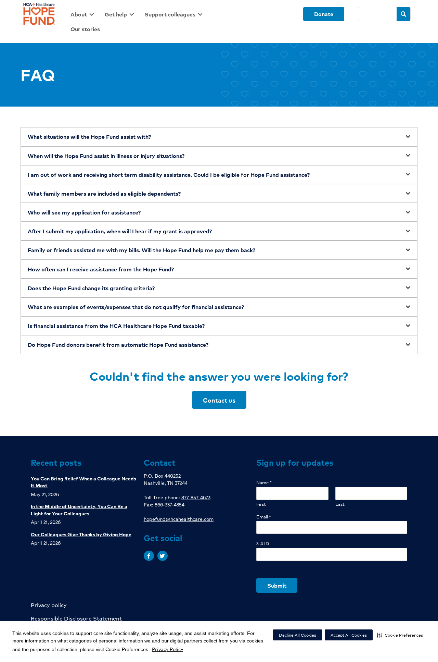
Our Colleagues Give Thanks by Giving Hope (81, 534)
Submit (276, 585)
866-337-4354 (169, 504)
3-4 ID (262, 544)
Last (340, 504)
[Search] (403, 14)
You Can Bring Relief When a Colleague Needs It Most (83, 482)
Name (264, 483)
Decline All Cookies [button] (297, 635)
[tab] (219, 136)
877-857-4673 (195, 497)
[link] (83, 14)
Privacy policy (49, 605)
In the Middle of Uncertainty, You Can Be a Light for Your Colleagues (79, 509)
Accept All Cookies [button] (349, 635)
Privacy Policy (167, 649)
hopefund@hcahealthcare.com (179, 519)
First (261, 504)
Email (263, 517)
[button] (399, 634)
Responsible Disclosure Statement (76, 618)
